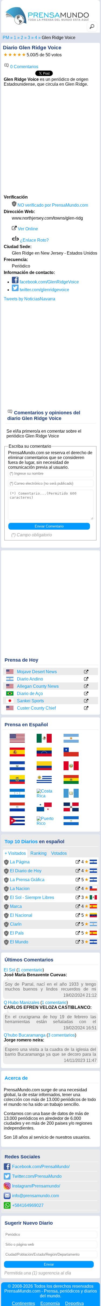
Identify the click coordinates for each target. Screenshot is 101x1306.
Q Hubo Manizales (21, 1002)
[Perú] (73, 766)
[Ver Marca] (78, 907)
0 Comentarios (23, 66)
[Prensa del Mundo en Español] (47, 25)
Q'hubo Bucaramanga (25, 1035)
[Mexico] (46, 739)
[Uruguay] (46, 780)
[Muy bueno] (19, 55)
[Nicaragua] (73, 821)
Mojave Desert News (37, 671)
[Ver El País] (78, 933)
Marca (16, 906)
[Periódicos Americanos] (15, 37)
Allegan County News (38, 686)
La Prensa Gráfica (27, 879)
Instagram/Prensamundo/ (36, 1186)
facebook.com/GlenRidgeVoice (49, 282)
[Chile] (73, 753)
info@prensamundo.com (35, 1195)
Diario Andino (30, 679)
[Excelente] (24, 55)
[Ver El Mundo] (78, 942)
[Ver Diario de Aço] (86, 693)
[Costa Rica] (46, 793)
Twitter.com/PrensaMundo (37, 1176)
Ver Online (27, 229)
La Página (20, 862)
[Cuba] (19, 821)
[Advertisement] (50, 139)
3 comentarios (61, 1035)
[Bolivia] (73, 780)
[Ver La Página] (78, 862)
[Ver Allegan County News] (86, 686)
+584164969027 (28, 1205)
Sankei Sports (30, 701)
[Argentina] (10, 679)
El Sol (9, 970)
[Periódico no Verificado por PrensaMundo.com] (6, 863)
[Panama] (46, 807)
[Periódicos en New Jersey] (29, 37)
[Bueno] (14, 55)
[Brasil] (10, 693)
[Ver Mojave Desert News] (86, 672)
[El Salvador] (19, 766)
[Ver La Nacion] (78, 889)
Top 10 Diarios (21, 841)
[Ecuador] (19, 780)
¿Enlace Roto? (34, 240)
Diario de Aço (30, 693)
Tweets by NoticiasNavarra (29, 299)
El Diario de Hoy (25, 871)
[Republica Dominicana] (73, 807)
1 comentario (30, 970)
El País (17, 933)
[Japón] (10, 701)
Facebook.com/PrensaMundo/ (40, 1166)
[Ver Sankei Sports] (86, 701)
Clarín (16, 924)
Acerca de (16, 1078)
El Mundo (19, 942)
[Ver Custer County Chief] (86, 708)
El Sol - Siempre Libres (32, 897)
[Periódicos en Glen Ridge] (36, 37)
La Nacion (20, 888)
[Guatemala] (73, 794)
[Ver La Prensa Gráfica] (78, 880)
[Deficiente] (5, 55)
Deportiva (74, 1303)
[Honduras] (19, 794)
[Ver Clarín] (78, 924)
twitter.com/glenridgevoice (44, 289)
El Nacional (21, 915)
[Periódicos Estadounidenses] (22, 37)
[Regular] (10, 55)
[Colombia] (46, 766)
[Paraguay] (19, 807)
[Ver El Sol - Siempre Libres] (78, 898)
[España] (19, 753)
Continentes (23, 1303)
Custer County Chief (36, 708)
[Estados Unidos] (10, 672)
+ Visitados (15, 853)
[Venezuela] (46, 753)
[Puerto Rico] (46, 821)
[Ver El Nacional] (78, 915)
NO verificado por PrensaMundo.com (52, 205)
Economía (50, 1303)
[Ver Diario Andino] (86, 679)
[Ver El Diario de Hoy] (78, 871)
